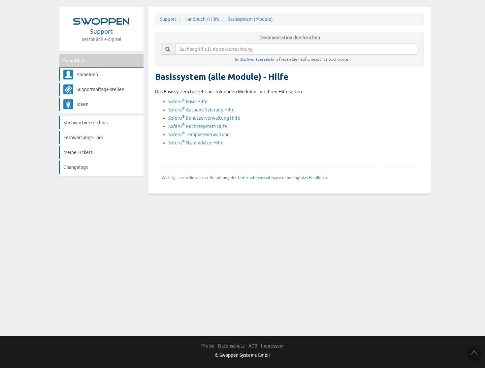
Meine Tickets (78, 152)
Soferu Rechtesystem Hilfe (197, 126)
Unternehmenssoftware (259, 177)
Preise (207, 346)
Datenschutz (231, 346)
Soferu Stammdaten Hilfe (196, 142)
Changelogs (75, 167)
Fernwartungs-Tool (83, 137)
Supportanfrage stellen (100, 89)
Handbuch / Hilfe (201, 19)
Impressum (272, 346)
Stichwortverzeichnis (85, 122)
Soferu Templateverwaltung (199, 134)
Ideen (82, 104)
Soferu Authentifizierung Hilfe (201, 109)
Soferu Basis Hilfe (188, 101)
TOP (474, 353)
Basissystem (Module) (250, 19)
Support (168, 19)
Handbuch (318, 177)
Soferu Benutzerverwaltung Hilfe (204, 118)
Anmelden (73, 60)
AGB (252, 346)
